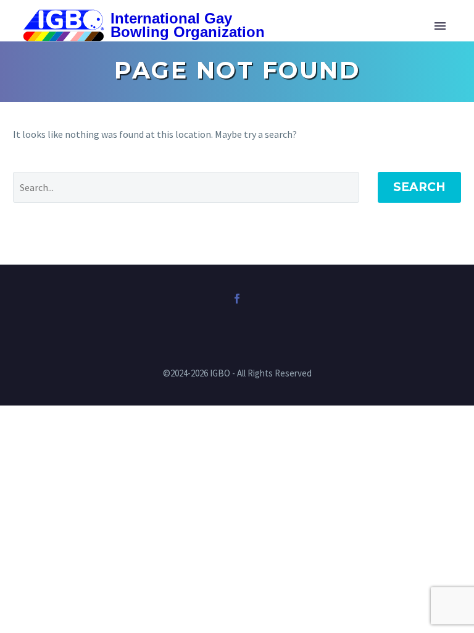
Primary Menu (440, 26)
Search (419, 187)
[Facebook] (237, 299)
